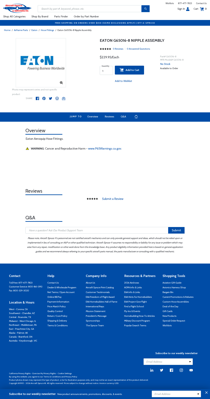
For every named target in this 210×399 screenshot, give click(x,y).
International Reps (95, 306)
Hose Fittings (47, 30)
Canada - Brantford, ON (20, 336)
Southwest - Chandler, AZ (22, 313)
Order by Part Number (86, 16)
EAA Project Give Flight (135, 301)
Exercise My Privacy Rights (44, 373)
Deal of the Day (170, 306)
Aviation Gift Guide (172, 282)
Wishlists (170, 3)
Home (7, 30)
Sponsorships (93, 320)
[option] (41, 62)
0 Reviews (118, 49)
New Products (170, 315)
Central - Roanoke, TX (20, 317)
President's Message (96, 315)
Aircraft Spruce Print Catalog (100, 287)
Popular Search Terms (135, 325)
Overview (92, 116)
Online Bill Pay (54, 296)
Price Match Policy (56, 306)
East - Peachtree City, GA (21, 328)
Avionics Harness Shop (174, 287)
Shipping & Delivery (57, 320)
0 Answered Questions (138, 49)
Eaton (34, 30)
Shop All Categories (14, 16)
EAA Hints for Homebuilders (138, 296)
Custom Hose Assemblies (176, 301)
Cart (200, 8)
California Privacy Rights (20, 373)
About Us (90, 282)
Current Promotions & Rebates (178, 296)
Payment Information (58, 301)
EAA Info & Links (132, 292)
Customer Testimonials (98, 292)
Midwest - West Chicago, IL (22, 321)
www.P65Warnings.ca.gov (104, 148)
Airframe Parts (21, 30)
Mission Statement (95, 311)
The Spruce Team (95, 325)
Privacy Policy (71, 376)
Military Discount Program (137, 320)
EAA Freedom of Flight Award (100, 296)
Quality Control (55, 311)
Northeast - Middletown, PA (23, 324)
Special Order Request (174, 320)
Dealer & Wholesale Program (61, 287)
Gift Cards (168, 311)
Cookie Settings (65, 373)
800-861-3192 (35, 286)
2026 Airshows (131, 282)
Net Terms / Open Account (60, 292)
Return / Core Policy (57, 315)
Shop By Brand (40, 16)
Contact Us (201, 3)
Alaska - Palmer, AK (18, 332)
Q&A (123, 116)
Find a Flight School (134, 306)
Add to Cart (131, 70)
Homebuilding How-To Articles (139, 315)
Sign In (181, 8)
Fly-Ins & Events (132, 311)
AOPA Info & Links (133, 287)
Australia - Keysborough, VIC (23, 340)
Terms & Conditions (57, 325)
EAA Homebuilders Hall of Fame (101, 301)
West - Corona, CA (18, 309)
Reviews (109, 116)
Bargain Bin (168, 292)
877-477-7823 (185, 3)
